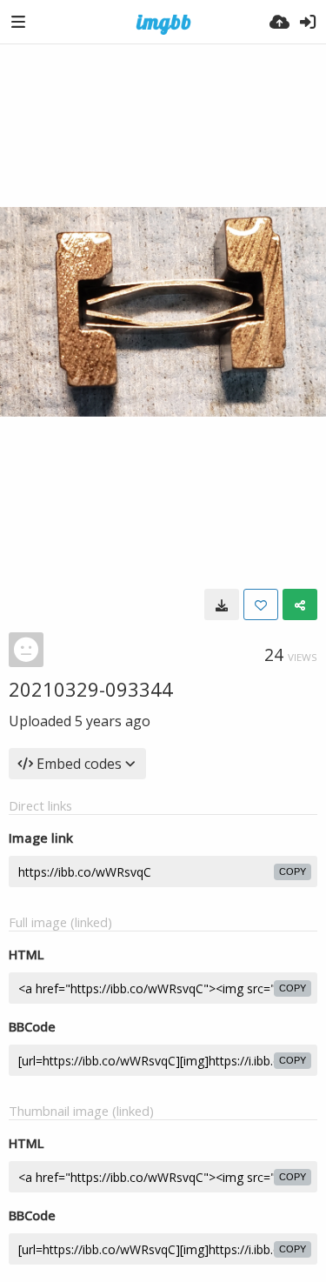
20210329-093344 (91, 689)
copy (292, 871)
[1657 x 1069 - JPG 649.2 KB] (221, 604)
